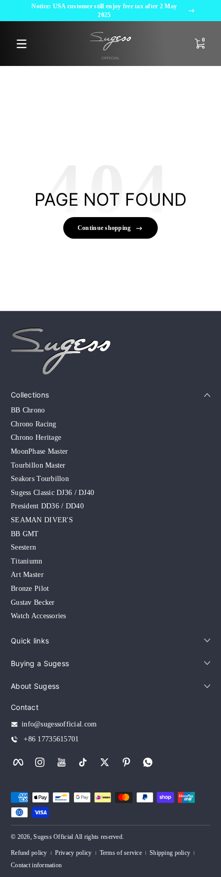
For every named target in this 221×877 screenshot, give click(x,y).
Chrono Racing (34, 424)
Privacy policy (73, 852)
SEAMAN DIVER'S (42, 520)
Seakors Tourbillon (40, 479)
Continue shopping (104, 227)
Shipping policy (170, 852)
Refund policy (29, 852)
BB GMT (25, 534)
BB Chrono (28, 410)
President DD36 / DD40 (47, 506)
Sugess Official (53, 836)
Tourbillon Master (38, 465)
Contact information (36, 865)
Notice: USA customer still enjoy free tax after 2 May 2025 (104, 11)
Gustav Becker (33, 602)
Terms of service (121, 852)
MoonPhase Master (39, 451)
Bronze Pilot (30, 588)
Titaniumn (27, 561)
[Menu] (21, 44)
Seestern (23, 547)
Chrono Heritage (36, 437)
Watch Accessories (38, 616)
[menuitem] (110, 410)
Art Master (27, 574)
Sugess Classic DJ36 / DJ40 (52, 493)
